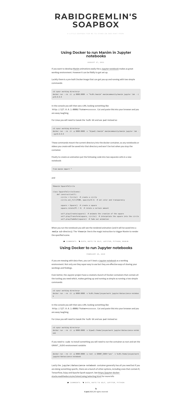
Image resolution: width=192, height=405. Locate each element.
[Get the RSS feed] (96, 389)
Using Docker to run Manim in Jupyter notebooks (96, 54)
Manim (76, 68)
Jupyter (107, 241)
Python (117, 241)
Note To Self (94, 241)
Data (83, 241)
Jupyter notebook (110, 68)
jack (87, 391)
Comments (71, 241)
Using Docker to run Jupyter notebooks (96, 248)
